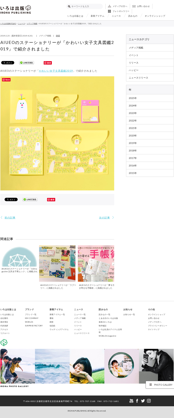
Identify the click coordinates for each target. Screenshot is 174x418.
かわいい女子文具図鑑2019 (56, 70)
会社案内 (4, 318)
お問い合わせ (143, 6)
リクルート (5, 333)
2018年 (133, 150)
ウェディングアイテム (59, 329)
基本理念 (4, 322)
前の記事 (10, 217)
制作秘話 (102, 325)
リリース (133, 62)
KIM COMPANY (31, 318)
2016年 (133, 165)
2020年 (133, 135)
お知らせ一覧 (129, 314)
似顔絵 (52, 325)
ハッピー (133, 70)
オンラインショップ (155, 15)
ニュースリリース (138, 77)
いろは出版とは (75, 15)
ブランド (29, 309)
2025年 (133, 98)
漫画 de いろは (105, 322)
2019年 (133, 143)
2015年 (133, 173)
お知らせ (127, 309)
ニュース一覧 (80, 314)
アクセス (4, 329)
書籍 (52, 318)
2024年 (133, 105)
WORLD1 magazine (107, 336)
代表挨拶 (4, 325)
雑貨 (58, 35)
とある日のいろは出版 (108, 318)
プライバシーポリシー (157, 325)
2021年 (133, 128)
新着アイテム (97, 15)
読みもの (132, 15)
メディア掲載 (136, 47)
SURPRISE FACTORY (34, 325)
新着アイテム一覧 (57, 314)
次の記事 (104, 217)
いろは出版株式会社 (15, 9)
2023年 (133, 113)
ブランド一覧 (31, 314)
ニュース (116, 15)
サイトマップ (154, 329)
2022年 (133, 120)
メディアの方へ (120, 6)
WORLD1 (29, 322)
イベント (133, 55)
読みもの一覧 (104, 314)
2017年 (133, 158)
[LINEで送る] (26, 62)
